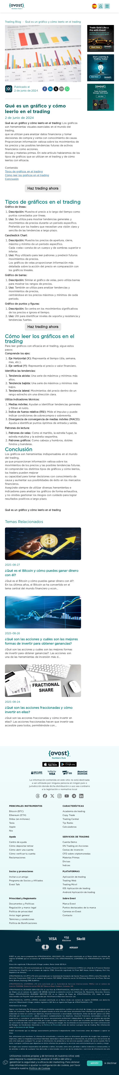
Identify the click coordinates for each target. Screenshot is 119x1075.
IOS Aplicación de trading (76, 888)
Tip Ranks (68, 823)
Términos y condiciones (21, 919)
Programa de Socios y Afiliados (26, 881)
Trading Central (71, 819)
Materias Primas (71, 858)
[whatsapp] (67, 89)
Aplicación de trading (74, 877)
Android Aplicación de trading (79, 892)
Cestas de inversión (73, 850)
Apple (12, 827)
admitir (95, 1063)
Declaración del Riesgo (25, 1027)
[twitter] (55, 89)
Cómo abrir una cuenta (21, 850)
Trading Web (69, 881)
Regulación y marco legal (22, 908)
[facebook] (44, 89)
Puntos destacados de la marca (79, 908)
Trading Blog (13, 22)
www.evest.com (27, 1016)
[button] (107, 6)
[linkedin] (50, 89)
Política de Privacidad (52, 1025)
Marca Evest (69, 904)
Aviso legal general (19, 915)
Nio (11, 831)
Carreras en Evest (72, 912)
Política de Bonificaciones (23, 923)
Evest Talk (14, 884)
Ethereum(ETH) (17, 815)
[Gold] (100, 38)
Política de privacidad (21, 912)
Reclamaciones (17, 858)
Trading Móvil (70, 884)
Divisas (66, 861)
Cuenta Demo (70, 842)
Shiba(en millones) (19, 819)
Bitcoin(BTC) (16, 811)
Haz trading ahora (43, 188)
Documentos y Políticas (21, 904)
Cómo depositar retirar (21, 846)
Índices (66, 865)
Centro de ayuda (18, 842)
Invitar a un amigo (18, 877)
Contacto (67, 915)
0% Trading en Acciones (75, 846)
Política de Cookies (39, 1068)
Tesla (12, 823)
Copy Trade (69, 815)
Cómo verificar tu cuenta (22, 854)
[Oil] (100, 97)
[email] (61, 89)
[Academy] (100, 67)
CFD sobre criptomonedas (76, 854)
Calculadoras (70, 827)
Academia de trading (74, 811)
